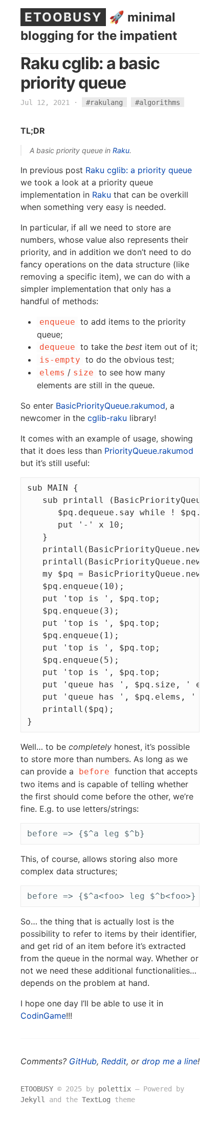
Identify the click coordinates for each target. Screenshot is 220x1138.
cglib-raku (107, 418)
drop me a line (169, 1061)
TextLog (96, 1099)
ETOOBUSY (63, 17)
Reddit (113, 1061)
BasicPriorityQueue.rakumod (110, 406)
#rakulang (104, 102)
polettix (114, 1089)
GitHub (83, 1061)
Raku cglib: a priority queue (138, 170)
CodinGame (43, 1015)
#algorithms (157, 102)
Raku (121, 150)
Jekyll (32, 1099)
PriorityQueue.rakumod (148, 451)
